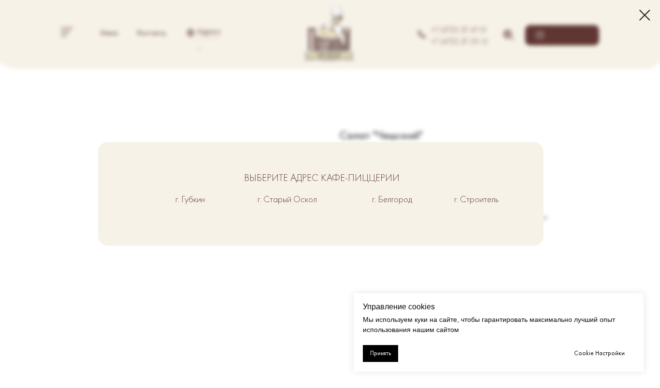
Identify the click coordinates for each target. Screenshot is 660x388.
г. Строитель (476, 199)
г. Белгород (392, 199)
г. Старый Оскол (287, 199)
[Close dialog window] (644, 15)
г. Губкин (190, 199)
